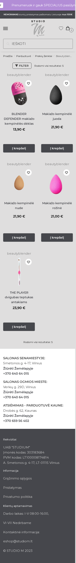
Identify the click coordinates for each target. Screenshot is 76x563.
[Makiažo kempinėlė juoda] (57, 93)
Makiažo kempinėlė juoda (57, 116)
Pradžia (7, 56)
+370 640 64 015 (16, 373)
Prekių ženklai (43, 56)
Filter (24, 65)
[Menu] (9, 29)
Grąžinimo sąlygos (17, 478)
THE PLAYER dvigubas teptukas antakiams (19, 297)
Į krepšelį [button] (19, 148)
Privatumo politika (17, 497)
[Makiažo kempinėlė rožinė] (57, 182)
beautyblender (19, 75)
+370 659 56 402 (16, 421)
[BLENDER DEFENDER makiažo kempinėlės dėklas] (19, 93)
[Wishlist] (28, 83)
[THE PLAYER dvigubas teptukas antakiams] (19, 271)
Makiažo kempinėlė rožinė (57, 205)
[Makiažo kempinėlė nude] (19, 182)
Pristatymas (12, 488)
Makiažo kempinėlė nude (19, 205)
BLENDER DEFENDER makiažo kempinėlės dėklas (19, 118)
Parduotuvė (23, 56)
